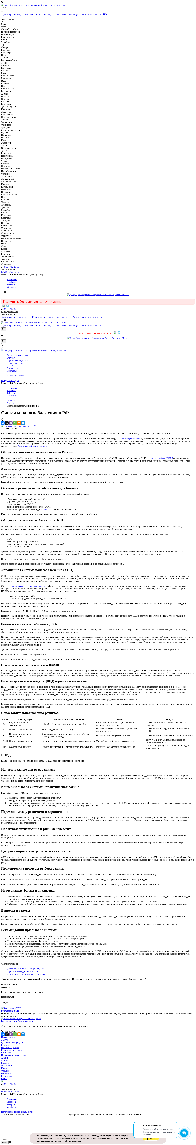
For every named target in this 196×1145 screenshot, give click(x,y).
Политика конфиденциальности (17, 1112)
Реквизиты (6, 1076)
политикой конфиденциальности (67, 1141)
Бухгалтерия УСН (10, 1011)
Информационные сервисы (14, 1055)
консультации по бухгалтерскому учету (26, 974)
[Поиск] (2, 11)
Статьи (4, 1060)
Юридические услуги (42, 14)
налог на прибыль (156, 458)
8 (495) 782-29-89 (10, 267)
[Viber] (11, 423)
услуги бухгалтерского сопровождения (26, 968)
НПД (46, 509)
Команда (5, 1068)
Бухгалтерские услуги (12, 14)
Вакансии (6, 1073)
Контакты (97, 14)
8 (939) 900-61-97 (9, 311)
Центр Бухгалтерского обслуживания (49, 1114)
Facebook (11, 282)
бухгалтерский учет (130, 438)
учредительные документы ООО (23, 971)
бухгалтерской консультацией (32, 446)
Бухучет (28, 14)
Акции (76, 14)
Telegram (11, 284)
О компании (86, 14)
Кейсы (4, 1078)
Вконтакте (12, 279)
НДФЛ (169, 458)
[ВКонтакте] (3, 423)
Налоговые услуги (63, 14)
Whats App (12, 287)
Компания (6, 1063)
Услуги (4, 1040)
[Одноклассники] (19, 423)
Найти (4, 1142)
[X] (7, 423)
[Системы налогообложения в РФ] (18, 426)
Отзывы (5, 1071)
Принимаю (151, 1138)
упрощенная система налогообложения (28, 586)
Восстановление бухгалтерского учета (20, 1021)
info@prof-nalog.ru (10, 380)
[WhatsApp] (15, 423)
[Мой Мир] (23, 423)
